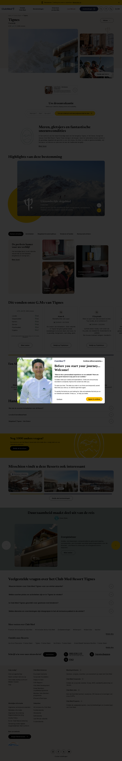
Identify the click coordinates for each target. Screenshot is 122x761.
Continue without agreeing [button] (93, 361)
